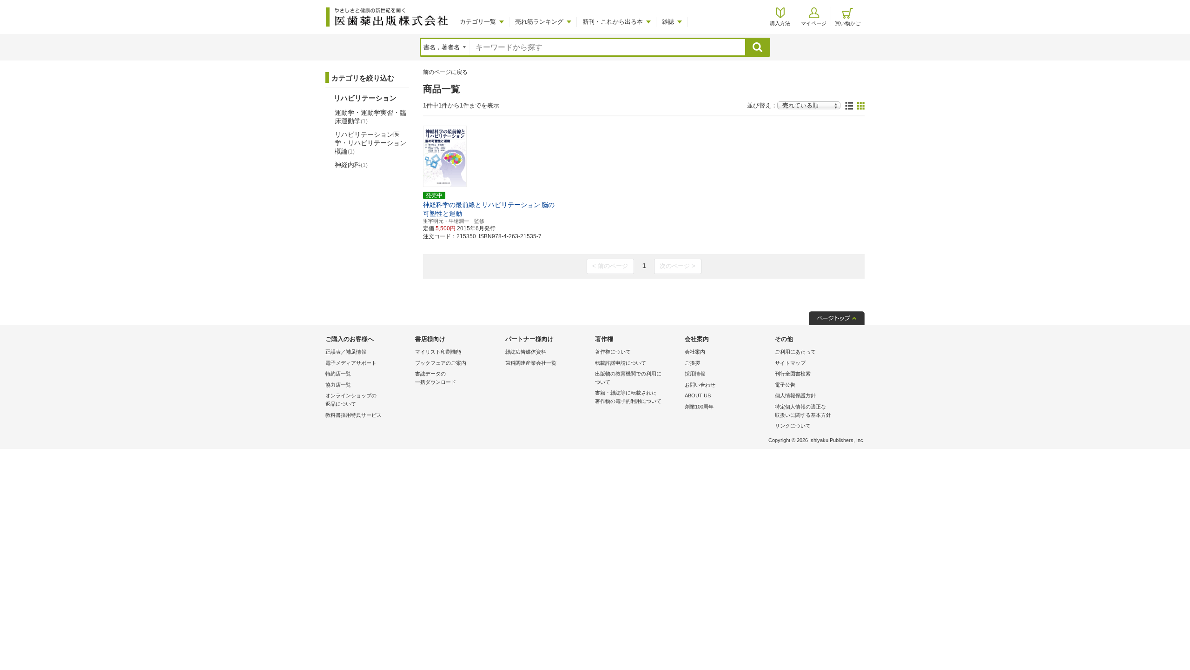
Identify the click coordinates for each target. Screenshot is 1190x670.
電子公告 (785, 385)
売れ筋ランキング (539, 21)
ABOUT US (698, 395)
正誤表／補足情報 (345, 352)
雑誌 (668, 21)
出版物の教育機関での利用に (628, 378)
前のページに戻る (445, 72)
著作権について (613, 352)
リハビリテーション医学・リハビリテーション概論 (370, 143)
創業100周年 (699, 406)
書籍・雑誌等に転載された (628, 397)
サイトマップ (790, 363)
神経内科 (351, 164)
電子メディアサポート (351, 363)
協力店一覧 (338, 385)
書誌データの (435, 378)
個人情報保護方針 (795, 395)
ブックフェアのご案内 (440, 363)
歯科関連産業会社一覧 (530, 363)
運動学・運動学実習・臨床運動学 (370, 117)
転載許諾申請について (620, 363)
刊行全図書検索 (793, 373)
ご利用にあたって (795, 352)
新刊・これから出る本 (612, 21)
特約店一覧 (338, 373)
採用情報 (695, 373)
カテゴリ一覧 (478, 21)
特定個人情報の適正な (803, 411)
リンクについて (793, 426)
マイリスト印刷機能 (438, 352)
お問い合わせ (700, 385)
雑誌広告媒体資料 (525, 352)
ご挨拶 (692, 363)
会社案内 (695, 352)
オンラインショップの (351, 400)
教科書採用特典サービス (353, 415)
